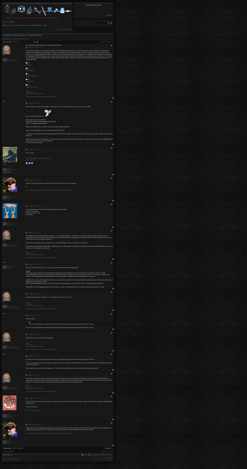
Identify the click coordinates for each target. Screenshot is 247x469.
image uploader (30, 70)
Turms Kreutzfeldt (17, 38)
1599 (8, 196)
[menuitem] (109, 15)
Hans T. (24, 38)
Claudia (4, 262)
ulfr (3, 163)
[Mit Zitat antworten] (111, 46)
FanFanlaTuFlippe (108, 457)
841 (8, 414)
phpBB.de (110, 459)
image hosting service (32, 76)
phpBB (9, 457)
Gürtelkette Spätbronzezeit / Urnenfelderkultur (22, 35)
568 (8, 58)
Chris (27, 38)
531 (8, 265)
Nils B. (11, 38)
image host (29, 65)
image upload (29, 81)
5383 (8, 168)
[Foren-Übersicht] (37, 9)
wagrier (4, 218)
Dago (4, 54)
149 (8, 222)
